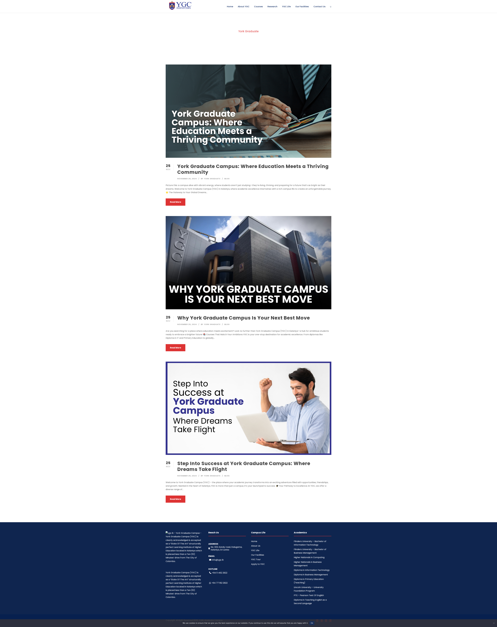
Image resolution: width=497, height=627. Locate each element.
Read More (175, 202)
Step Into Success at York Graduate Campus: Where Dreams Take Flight (243, 466)
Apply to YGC (258, 564)
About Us (255, 545)
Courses (258, 6)
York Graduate (212, 178)
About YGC (243, 6)
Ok (312, 623)
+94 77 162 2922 (220, 582)
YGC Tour (256, 559)
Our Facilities (302, 6)
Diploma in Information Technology (312, 570)
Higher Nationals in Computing (309, 557)
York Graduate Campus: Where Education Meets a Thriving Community (253, 169)
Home (230, 6)
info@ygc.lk (218, 559)
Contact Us (319, 6)
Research (272, 6)
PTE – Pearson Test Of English (309, 595)
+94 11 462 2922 (219, 572)
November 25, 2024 (187, 178)
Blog (227, 178)
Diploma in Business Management (311, 574)
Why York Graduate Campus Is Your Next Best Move (243, 317)
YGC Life (286, 6)
